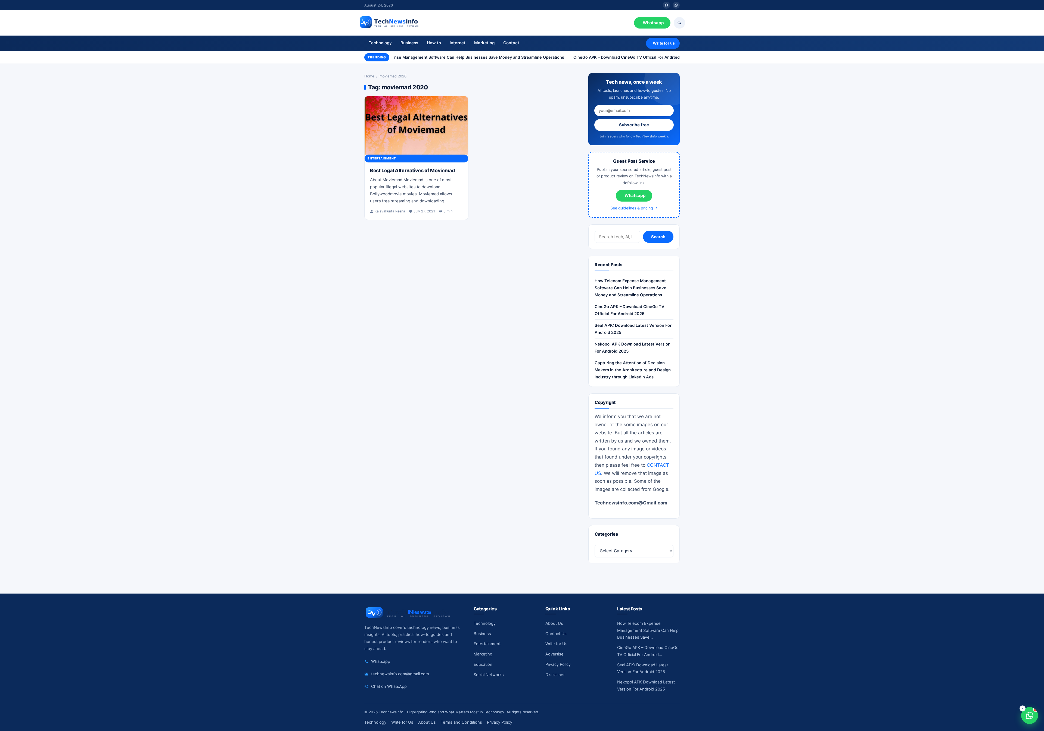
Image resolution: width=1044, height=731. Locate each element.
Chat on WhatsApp (389, 686)
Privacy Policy (558, 664)
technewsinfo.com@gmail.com (400, 674)
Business (409, 42)
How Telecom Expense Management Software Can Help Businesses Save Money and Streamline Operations (453, 57)
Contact (511, 42)
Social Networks (489, 674)
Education (483, 664)
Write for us (664, 43)
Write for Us (556, 643)
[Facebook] (666, 5)
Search (658, 237)
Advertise (554, 654)
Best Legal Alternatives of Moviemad (412, 170)
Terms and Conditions (461, 722)
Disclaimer (555, 674)
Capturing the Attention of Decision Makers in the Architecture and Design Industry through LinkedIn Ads (633, 370)
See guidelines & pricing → (634, 208)
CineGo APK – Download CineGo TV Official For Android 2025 (625, 57)
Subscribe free (634, 125)
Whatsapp (653, 22)
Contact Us (556, 633)
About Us (554, 623)
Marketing (484, 42)
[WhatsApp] (676, 5)
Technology (380, 42)
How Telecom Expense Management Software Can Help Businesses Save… (648, 630)
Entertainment (382, 158)
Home (369, 76)
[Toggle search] (679, 23)
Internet (457, 42)
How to (434, 42)
